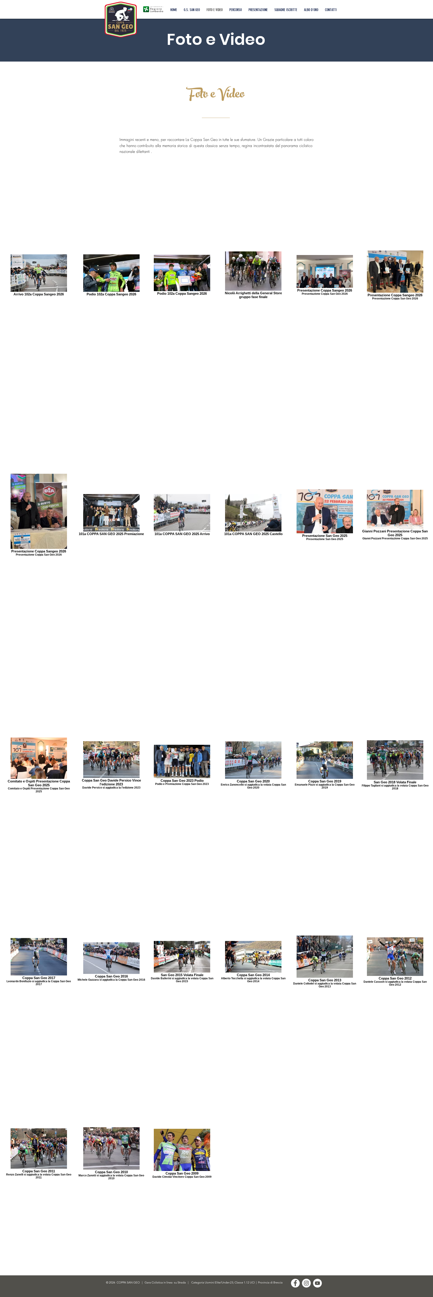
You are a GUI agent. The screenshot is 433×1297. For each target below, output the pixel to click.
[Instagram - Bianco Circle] (306, 1283)
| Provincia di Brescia (269, 1282)
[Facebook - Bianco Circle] (295, 1283)
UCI (252, 1282)
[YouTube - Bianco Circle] (317, 1283)
